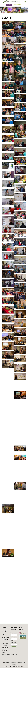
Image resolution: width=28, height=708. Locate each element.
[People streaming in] (8, 531)
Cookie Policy (20, 666)
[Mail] (3, 634)
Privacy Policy (8, 666)
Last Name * (14, 637)
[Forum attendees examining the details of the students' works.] (8, 210)
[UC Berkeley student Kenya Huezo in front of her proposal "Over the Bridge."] (8, 192)
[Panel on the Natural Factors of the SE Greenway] (20, 332)
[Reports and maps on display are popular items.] (20, 526)
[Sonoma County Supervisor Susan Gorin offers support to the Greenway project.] (20, 584)
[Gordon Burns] (8, 85)
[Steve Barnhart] (20, 224)
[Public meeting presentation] (20, 233)
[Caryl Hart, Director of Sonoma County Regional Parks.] (20, 566)
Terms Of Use (14, 666)
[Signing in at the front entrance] (8, 427)
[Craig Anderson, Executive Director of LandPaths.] (20, 575)
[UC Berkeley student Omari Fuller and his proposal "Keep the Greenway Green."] (20, 188)
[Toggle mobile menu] (25, 2)
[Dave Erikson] (8, 337)
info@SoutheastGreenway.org (9, 654)
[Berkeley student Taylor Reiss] (20, 251)
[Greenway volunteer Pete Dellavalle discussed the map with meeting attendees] (20, 486)
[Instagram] (5, 631)
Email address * (13, 641)
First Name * (14, 633)
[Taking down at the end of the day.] (20, 278)
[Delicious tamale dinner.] (8, 310)
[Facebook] (3, 631)
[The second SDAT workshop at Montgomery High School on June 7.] (20, 358)
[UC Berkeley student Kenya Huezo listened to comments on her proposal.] (8, 247)
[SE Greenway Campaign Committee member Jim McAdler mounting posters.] (8, 174)
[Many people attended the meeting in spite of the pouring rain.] (20, 530)
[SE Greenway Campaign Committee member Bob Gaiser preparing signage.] (20, 179)
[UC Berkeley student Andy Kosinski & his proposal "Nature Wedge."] (8, 183)
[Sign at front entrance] (8, 165)
